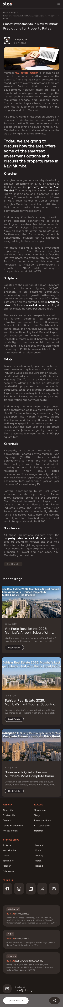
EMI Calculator (42, 825)
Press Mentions (42, 820)
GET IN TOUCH (16, 1000)
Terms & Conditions (13, 825)
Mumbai (39, 845)
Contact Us (9, 815)
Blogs (37, 815)
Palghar (7, 865)
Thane (6, 855)
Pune (38, 850)
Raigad (39, 865)
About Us (8, 810)
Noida (38, 860)
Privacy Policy (10, 830)
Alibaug (39, 855)
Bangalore (8, 860)
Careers (7, 820)
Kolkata (7, 845)
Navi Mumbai (9, 850)
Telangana (8, 870)
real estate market (26, 72)
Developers (40, 810)
